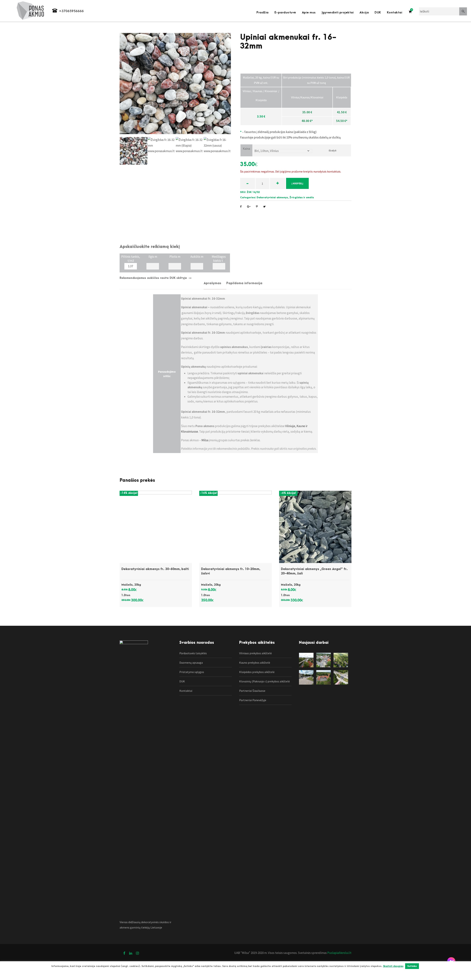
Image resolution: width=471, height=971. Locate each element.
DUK (378, 12)
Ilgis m (152, 257)
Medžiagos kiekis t (219, 258)
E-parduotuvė (285, 12)
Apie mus (309, 12)
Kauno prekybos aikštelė (254, 662)
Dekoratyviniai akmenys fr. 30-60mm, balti (155, 569)
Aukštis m (196, 257)
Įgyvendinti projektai (338, 12)
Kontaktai (394, 12)
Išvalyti (332, 150)
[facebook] (124, 953)
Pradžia (262, 12)
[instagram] (137, 953)
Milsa (204, 440)
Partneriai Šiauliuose (252, 691)
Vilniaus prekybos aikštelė (255, 653)
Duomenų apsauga (191, 662)
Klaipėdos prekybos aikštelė (257, 672)
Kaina (246, 149)
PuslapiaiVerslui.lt (339, 953)
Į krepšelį (297, 183)
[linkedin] (130, 953)
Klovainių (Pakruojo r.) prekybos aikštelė (264, 681)
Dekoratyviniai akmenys (272, 197)
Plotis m (174, 257)
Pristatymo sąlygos (191, 672)
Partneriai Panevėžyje (252, 700)
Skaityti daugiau (393, 966)
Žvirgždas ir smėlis (301, 197)
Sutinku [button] (412, 966)
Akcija (364, 12)
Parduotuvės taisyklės (193, 653)
